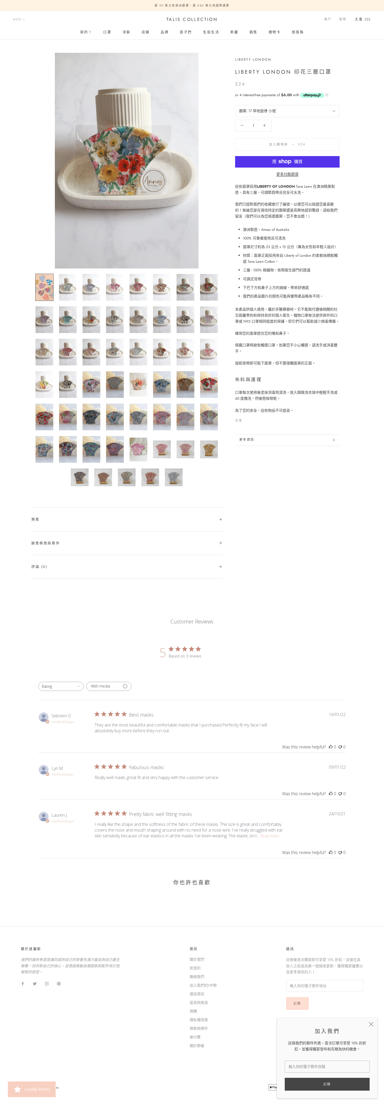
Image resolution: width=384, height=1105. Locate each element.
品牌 (165, 32)
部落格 (298, 32)
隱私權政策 (199, 1019)
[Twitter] (254, 419)
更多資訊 (246, 439)
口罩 (107, 32)
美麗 (234, 32)
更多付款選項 (287, 173)
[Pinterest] (261, 419)
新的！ (86, 32)
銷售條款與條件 (45, 543)
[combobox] (61, 686)
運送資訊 (197, 994)
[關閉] (371, 1024)
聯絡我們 (197, 976)
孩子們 (186, 32)
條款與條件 (199, 1028)
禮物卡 (275, 32)
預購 (193, 1011)
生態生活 (211, 32)
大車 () (363, 19)
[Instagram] (47, 983)
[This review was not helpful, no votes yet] (340, 747)
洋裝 (127, 32)
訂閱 (327, 1084)
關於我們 (197, 959)
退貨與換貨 (199, 1002)
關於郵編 (197, 1045)
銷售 (253, 32)
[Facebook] (247, 419)
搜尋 (343, 19)
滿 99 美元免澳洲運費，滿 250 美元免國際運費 (191, 5)
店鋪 (146, 32)
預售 (35, 519)
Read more (269, 835)
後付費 (195, 1037)
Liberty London (253, 59)
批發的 (195, 968)
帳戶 (328, 19)
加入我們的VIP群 (203, 985)
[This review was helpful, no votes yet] (331, 747)
